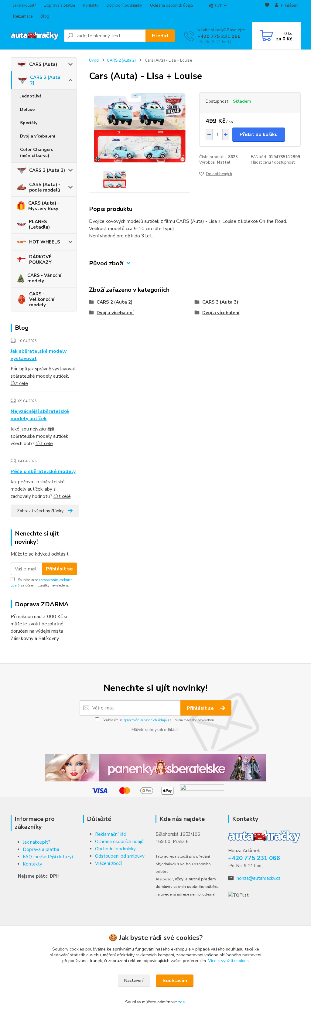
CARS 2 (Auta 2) (45, 80)
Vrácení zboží (108, 863)
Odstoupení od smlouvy (120, 856)
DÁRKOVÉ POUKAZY (40, 259)
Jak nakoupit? (24, 5)
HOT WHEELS (44, 242)
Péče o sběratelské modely (43, 471)
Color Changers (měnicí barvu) (36, 152)
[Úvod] (35, 36)
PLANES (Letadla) (39, 224)
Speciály (28, 123)
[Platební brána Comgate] (202, 790)
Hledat (160, 35)
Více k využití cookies (228, 961)
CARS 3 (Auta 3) (47, 170)
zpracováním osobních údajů (145, 720)
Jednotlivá (31, 96)
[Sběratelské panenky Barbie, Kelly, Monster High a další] (155, 767)
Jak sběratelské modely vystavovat (39, 355)
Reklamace (22, 16)
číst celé (19, 383)
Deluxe (27, 109)
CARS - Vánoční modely (44, 278)
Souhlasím (174, 980)
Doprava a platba (59, 5)
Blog (44, 16)
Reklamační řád (110, 834)
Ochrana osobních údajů (171, 5)
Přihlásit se (59, 569)
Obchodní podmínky (124, 5)
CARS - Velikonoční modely (41, 299)
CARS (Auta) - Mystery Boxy (43, 206)
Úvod (94, 60)
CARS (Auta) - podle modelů (44, 187)
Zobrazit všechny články (40, 511)
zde (181, 1002)
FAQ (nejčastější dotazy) (48, 857)
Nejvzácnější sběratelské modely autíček (40, 415)
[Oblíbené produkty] (267, 11)
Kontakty (90, 5)
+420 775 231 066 (219, 36)
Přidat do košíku (259, 134)
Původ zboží (106, 263)
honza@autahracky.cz (258, 878)
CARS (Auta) (43, 64)
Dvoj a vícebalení (37, 136)
